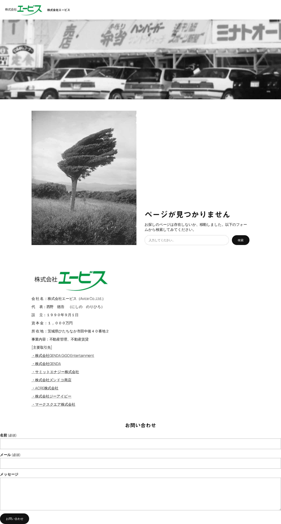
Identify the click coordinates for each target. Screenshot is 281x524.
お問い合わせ (14, 519)
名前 (8, 435)
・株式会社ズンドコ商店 (51, 379)
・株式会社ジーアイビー (51, 396)
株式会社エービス (58, 9)
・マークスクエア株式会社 (53, 404)
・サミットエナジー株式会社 (55, 371)
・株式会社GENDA (46, 363)
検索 (241, 240)
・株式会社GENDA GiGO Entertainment (63, 355)
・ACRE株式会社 (45, 388)
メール (10, 454)
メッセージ (9, 474)
